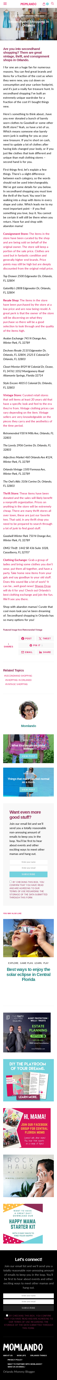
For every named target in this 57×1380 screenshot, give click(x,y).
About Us (8, 1355)
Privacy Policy (15, 1360)
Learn (38, 963)
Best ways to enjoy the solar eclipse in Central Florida (28, 974)
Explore (18, 16)
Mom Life (28, 740)
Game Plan (26, 963)
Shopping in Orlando (19, 680)
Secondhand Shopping (18, 676)
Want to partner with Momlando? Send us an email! (25, 1365)
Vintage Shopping (17, 684)
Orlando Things (34, 16)
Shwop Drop (43, 586)
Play (46, 963)
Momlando (28, 726)
